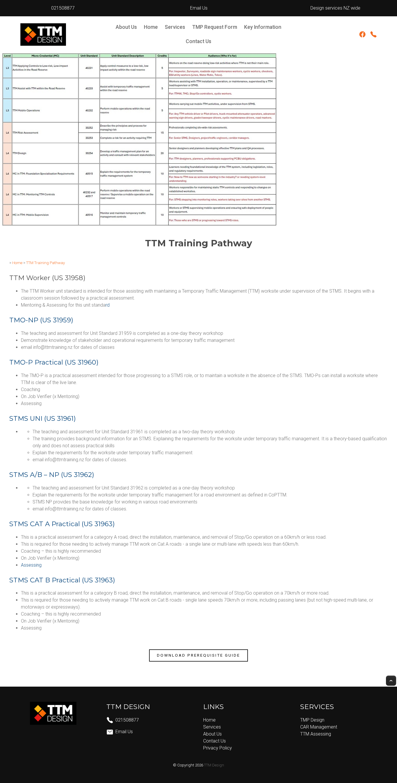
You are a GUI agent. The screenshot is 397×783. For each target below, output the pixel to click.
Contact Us (198, 41)
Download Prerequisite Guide (198, 655)
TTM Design (214, 765)
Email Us (198, 8)
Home (151, 27)
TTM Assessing (315, 734)
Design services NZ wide (334, 8)
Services (175, 27)
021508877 (63, 8)
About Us (126, 27)
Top (391, 681)
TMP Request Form (214, 27)
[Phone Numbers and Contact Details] (373, 35)
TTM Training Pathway (45, 263)
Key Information (262, 27)
